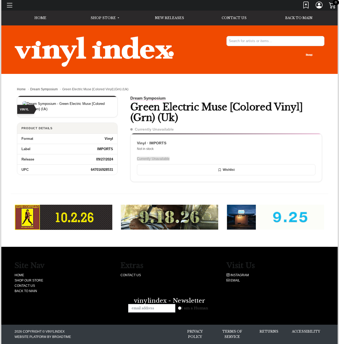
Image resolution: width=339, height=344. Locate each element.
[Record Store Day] (317, 54)
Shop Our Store (29, 280)
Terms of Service (232, 334)
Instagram (239, 275)
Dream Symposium (44, 89)
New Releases (169, 18)
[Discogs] (309, 54)
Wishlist (229, 170)
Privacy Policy (195, 334)
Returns (269, 331)
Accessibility (306, 331)
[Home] (94, 51)
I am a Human (194, 308)
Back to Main (299, 18)
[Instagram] (322, 50)
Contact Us (234, 18)
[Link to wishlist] (306, 6)
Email (235, 280)
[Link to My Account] (319, 6)
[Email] (323, 50)
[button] (104, 18)
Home (21, 89)
